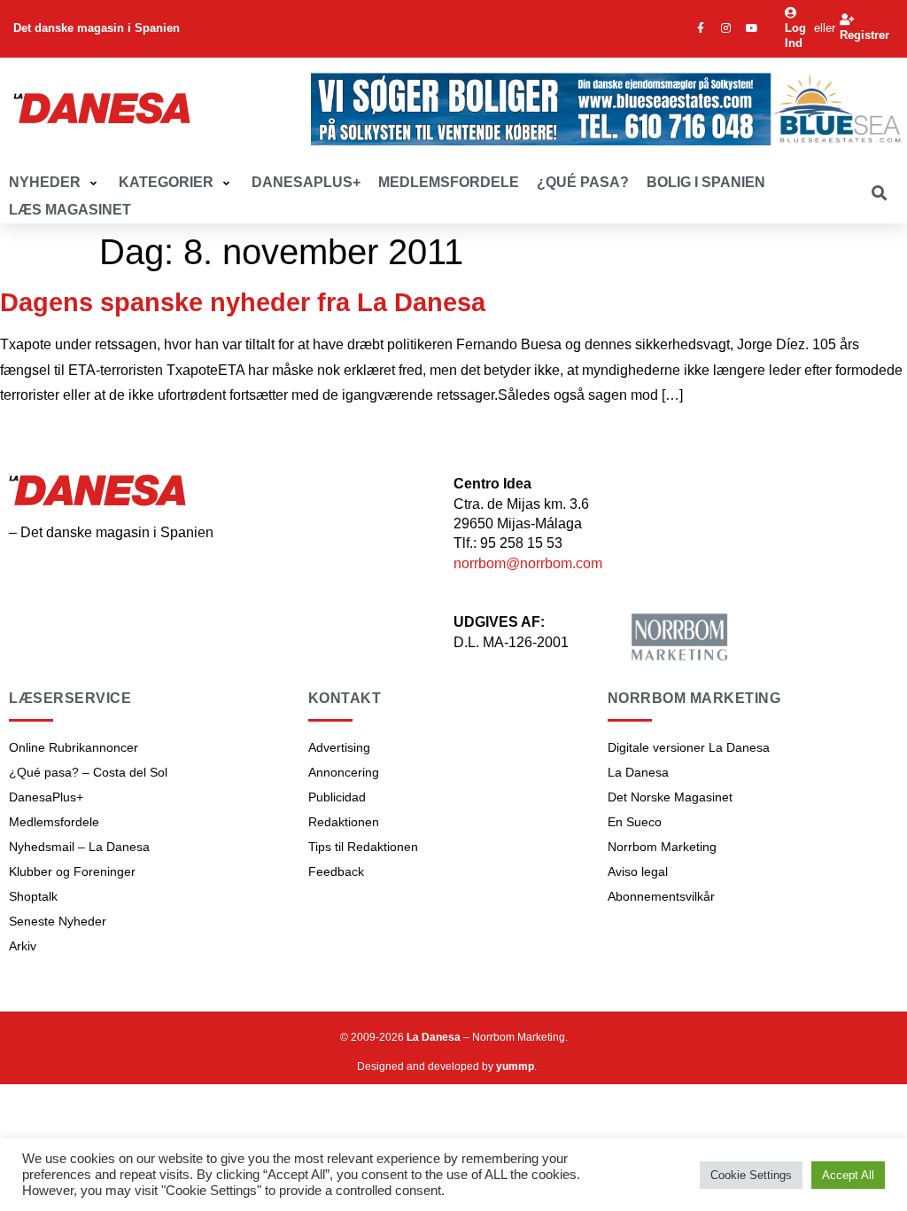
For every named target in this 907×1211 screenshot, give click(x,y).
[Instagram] (726, 28)
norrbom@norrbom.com (528, 563)
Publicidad (337, 797)
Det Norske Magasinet (670, 797)
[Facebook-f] (700, 28)
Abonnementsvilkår (661, 896)
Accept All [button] (848, 1175)
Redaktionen (343, 822)
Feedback (336, 871)
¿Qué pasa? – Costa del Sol (88, 772)
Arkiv (22, 946)
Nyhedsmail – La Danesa (79, 847)
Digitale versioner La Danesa (689, 747)
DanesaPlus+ (46, 797)
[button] (55, 183)
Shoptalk (33, 896)
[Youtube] (752, 28)
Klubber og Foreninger (72, 871)
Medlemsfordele (54, 822)
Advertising (339, 747)
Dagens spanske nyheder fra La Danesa (242, 302)
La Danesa (638, 772)
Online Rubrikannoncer (73, 747)
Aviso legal (638, 871)
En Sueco (635, 822)
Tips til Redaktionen (363, 847)
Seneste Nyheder (57, 921)
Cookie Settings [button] (751, 1175)
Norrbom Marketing (662, 847)
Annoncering (343, 772)
